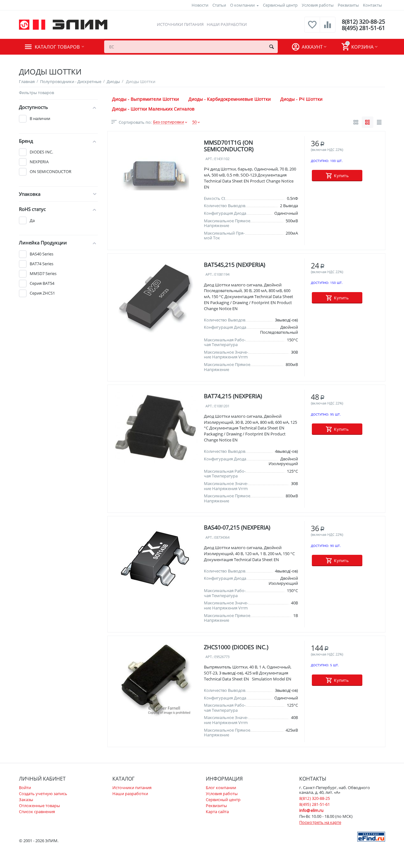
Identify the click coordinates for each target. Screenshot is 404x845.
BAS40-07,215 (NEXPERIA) (237, 527)
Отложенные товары (39, 805)
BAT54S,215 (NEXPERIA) (234, 264)
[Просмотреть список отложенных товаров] (312, 28)
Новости (200, 5)
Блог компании (221, 787)
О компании (242, 5)
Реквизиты (348, 5)
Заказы (26, 799)
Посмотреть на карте (320, 822)
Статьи (219, 5)
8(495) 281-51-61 (363, 28)
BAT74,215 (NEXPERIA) (233, 396)
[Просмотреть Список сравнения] (328, 28)
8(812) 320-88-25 (363, 21)
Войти (25, 787)
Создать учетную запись (43, 793)
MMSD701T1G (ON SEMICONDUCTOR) (228, 146)
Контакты (372, 5)
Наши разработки (227, 24)
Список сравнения (37, 811)
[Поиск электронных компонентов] (371, 836)
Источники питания (180, 24)
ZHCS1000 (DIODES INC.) (236, 647)
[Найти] (271, 46)
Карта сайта (217, 811)
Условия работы (318, 5)
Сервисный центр (280, 5)
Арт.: (209, 159)
